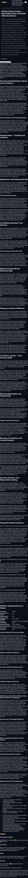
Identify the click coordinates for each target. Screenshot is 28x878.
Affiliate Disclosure (11, 849)
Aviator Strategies (17, 5)
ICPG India (3, 841)
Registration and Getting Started (9, 66)
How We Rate (20, 849)
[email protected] (16, 863)
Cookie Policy (17, 847)
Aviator (24, 322)
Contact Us (15, 850)
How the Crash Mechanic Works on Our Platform (13, 63)
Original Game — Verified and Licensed (11, 65)
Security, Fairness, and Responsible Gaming (12, 74)
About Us (2, 847)
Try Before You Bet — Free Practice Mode (14, 69)
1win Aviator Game (17, 0)
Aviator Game (3, 334)
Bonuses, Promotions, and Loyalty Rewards (11, 72)
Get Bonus (4, 58)
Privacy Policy (9, 847)
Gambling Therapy (8, 840)
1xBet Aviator (15, 2)
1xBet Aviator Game (20, 774)
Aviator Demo (20, 3)
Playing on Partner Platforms (17, 69)
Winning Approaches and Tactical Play (13, 71)
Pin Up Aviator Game (14, 516)
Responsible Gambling (21, 840)
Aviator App (3, 288)
